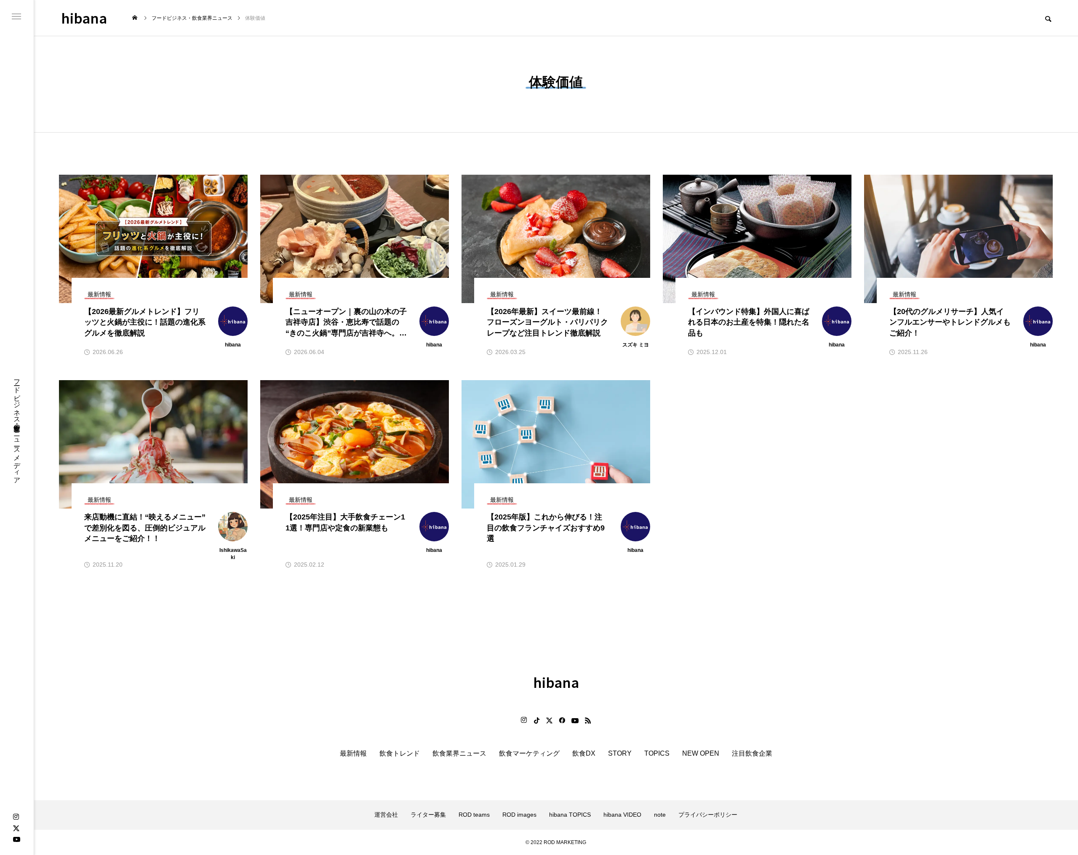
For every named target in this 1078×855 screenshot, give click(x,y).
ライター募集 (428, 814)
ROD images (519, 814)
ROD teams (474, 814)
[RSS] (587, 720)
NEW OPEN (700, 753)
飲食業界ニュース (459, 753)
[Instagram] (16, 817)
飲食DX (583, 753)
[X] (16, 828)
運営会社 (386, 814)
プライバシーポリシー (707, 814)
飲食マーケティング (529, 753)
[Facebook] (561, 720)
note (660, 814)
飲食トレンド (399, 753)
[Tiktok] (536, 720)
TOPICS (657, 753)
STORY (620, 753)
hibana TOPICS (570, 814)
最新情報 (353, 753)
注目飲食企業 (752, 753)
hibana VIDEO (622, 814)
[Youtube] (16, 839)
